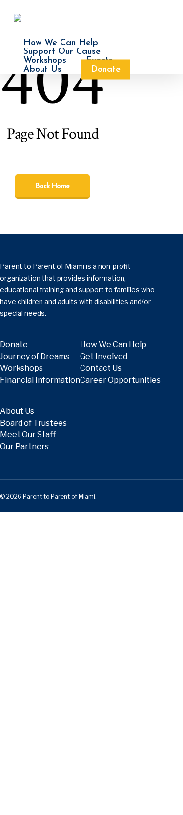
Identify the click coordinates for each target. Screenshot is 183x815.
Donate (14, 344)
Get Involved (103, 356)
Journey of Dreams (34, 356)
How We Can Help (113, 344)
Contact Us (101, 368)
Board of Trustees (33, 423)
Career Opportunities (120, 379)
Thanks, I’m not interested (91, 796)
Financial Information (40, 379)
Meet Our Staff (28, 434)
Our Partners (24, 446)
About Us (17, 411)
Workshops (21, 368)
